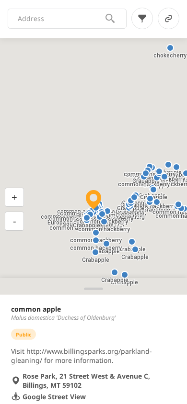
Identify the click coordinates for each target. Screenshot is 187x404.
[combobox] (61, 19)
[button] (124, 274)
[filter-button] (142, 18)
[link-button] (168, 18)
